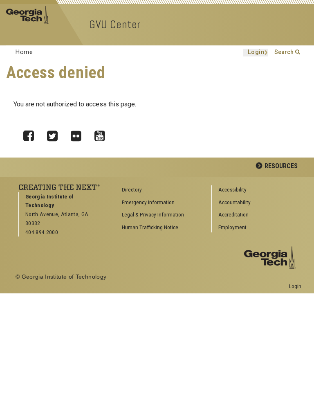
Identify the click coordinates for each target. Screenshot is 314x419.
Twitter (55, 134)
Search (284, 52)
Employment (232, 227)
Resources (281, 166)
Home (24, 52)
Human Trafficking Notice (150, 227)
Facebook (31, 134)
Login (256, 52)
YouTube (102, 134)
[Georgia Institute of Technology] (30, 14)
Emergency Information (148, 202)
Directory (132, 189)
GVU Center (115, 24)
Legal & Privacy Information (153, 214)
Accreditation (233, 214)
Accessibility (232, 189)
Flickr (79, 134)
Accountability (234, 202)
